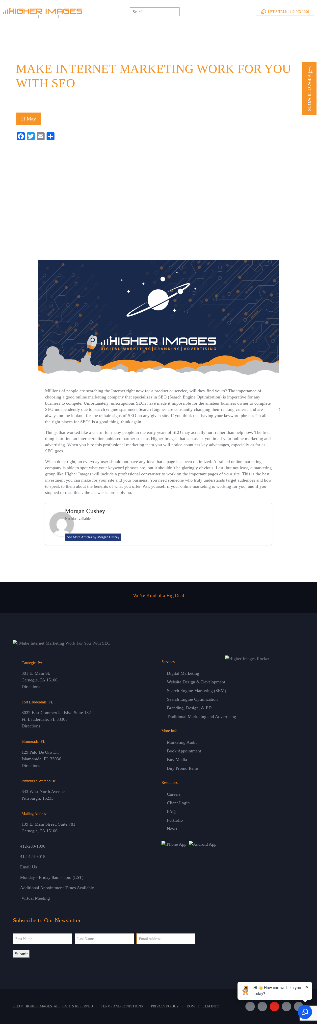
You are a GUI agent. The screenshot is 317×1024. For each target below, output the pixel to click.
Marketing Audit (182, 742)
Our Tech (242, 28)
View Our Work (309, 92)
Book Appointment (184, 750)
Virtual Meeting (35, 898)
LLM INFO (211, 1006)
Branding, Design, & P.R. (190, 707)
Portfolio (175, 820)
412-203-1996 (32, 846)
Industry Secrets (56, 100)
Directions (31, 686)
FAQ (171, 811)
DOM (191, 1006)
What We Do (130, 28)
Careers (174, 794)
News (172, 828)
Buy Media (177, 759)
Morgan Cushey (85, 511)
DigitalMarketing (158, 28)
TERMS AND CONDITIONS (122, 1006)
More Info (262, 28)
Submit (21, 953)
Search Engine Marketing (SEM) (196, 690)
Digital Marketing (183, 673)
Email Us (28, 866)
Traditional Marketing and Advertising (201, 716)
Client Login (178, 802)
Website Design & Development (196, 681)
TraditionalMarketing (191, 28)
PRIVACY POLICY (165, 1006)
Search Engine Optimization (192, 699)
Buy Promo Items (183, 768)
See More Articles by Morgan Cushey (93, 537)
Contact (292, 29)
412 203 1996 (288, 12)
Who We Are (107, 28)
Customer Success (221, 28)
